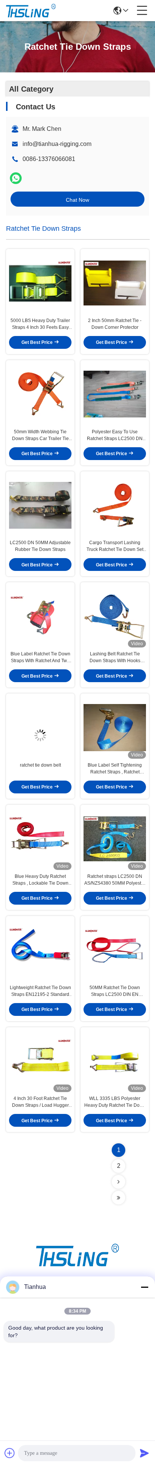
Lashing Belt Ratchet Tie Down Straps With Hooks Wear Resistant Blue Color (115, 657)
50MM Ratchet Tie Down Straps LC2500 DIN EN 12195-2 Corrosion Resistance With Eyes (115, 991)
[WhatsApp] (16, 178)
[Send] (144, 1453)
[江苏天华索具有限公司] (31, 10)
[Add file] (10, 1453)
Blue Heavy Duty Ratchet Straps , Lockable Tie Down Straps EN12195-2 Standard (40, 880)
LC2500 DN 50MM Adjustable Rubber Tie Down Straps (40, 546)
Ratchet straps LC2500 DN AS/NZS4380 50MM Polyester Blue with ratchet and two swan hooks (114, 880)
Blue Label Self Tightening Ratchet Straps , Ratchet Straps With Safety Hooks (115, 768)
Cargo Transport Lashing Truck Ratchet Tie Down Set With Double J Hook (115, 546)
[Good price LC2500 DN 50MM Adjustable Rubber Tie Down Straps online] (40, 505)
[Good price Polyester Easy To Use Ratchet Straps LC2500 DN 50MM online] (115, 394)
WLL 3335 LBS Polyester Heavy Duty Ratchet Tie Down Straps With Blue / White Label (115, 1102)
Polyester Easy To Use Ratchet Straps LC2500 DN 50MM (115, 435)
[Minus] (144, 1287)
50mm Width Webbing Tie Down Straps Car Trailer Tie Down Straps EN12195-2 (40, 435)
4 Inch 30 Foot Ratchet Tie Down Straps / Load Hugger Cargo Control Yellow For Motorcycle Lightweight (40, 1102)
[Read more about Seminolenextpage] (118, 1182)
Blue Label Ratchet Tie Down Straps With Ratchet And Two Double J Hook (40, 657)
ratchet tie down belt (40, 765)
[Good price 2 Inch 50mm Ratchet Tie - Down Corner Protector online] (115, 283)
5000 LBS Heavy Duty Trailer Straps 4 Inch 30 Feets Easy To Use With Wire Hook (40, 324)
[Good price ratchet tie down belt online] (40, 727)
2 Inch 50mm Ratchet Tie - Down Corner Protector (114, 324)
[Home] (77, 1264)
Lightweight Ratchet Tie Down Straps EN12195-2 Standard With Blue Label (40, 991)
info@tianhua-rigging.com (57, 144)
